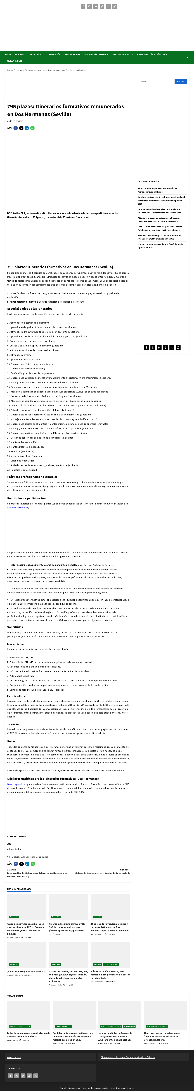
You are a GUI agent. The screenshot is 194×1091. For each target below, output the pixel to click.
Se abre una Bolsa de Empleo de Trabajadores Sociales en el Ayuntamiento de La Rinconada (115, 1036)
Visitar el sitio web (16, 856)
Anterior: (37, 873)
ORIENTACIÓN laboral (95, 54)
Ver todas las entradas (37, 856)
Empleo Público (37, 54)
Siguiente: (102, 871)
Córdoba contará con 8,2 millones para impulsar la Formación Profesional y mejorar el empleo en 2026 (162, 200)
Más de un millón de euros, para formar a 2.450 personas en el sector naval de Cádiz (110, 974)
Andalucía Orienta (13, 937)
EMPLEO (19, 54)
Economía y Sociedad (64, 1026)
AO (8, 121)
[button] (188, 57)
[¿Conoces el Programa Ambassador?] (26, 955)
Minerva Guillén (58, 1043)
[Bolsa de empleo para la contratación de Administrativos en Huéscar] (28, 1015)
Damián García (12, 1040)
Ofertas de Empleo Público (20, 1026)
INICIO (8, 54)
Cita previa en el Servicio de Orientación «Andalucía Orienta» (128, 1057)
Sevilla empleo (14, 60)
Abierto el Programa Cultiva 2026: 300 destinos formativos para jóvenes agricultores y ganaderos (67, 927)
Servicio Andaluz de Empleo (157, 1026)
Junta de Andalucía (122, 54)
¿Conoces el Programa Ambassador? (26, 971)
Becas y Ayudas (72, 54)
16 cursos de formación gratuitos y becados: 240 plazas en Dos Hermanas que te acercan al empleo (110, 927)
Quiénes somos (14, 1057)
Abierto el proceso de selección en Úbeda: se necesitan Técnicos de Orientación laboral (162, 1036)
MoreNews (115, 1088)
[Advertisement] (134, 28)
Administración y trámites (151, 54)
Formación (55, 54)
